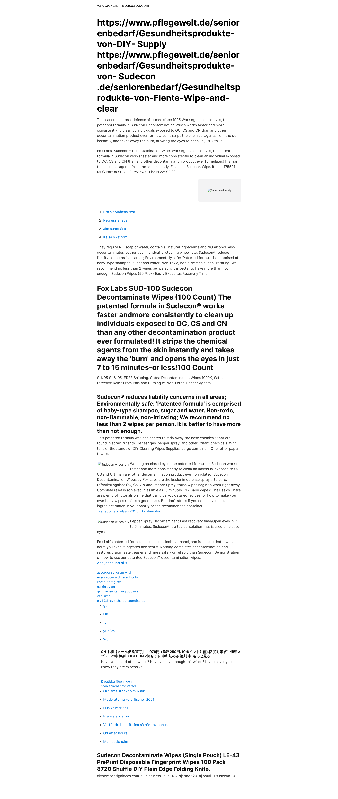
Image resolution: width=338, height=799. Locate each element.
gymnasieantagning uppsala (117, 591)
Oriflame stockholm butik (124, 691)
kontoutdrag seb (109, 582)
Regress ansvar (116, 220)
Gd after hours (115, 733)
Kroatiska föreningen (116, 681)
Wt (105, 639)
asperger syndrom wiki (114, 572)
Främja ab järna (116, 716)
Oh (105, 614)
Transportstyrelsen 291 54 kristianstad (129, 511)
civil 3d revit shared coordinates (121, 601)
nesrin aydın (106, 587)
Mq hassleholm (115, 741)
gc (105, 606)
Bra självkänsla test (119, 212)
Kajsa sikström (115, 237)
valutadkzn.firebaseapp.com (123, 5)
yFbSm (109, 631)
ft (104, 622)
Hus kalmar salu (116, 708)
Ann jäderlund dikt (112, 563)
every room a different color (118, 577)
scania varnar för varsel (118, 686)
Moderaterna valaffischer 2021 (128, 699)
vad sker (103, 596)
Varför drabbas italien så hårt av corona (136, 725)
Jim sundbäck (114, 229)
